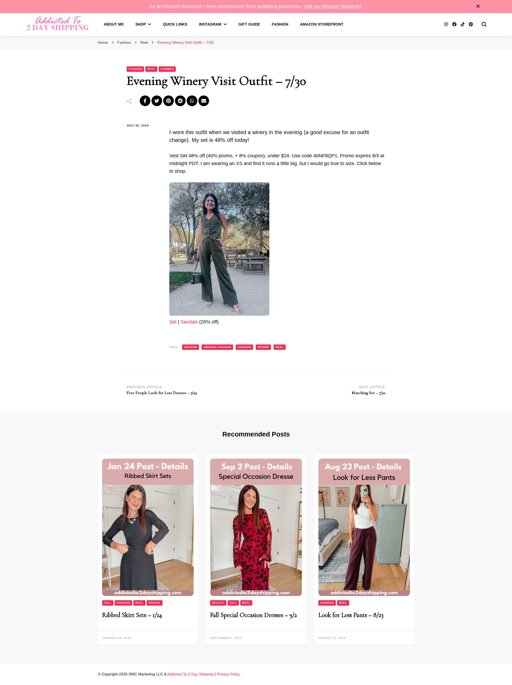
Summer (167, 68)
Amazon (190, 347)
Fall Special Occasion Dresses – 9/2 (253, 615)
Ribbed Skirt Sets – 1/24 (132, 615)
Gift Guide (249, 24)
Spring (155, 602)
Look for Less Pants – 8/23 (350, 615)
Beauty (218, 602)
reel (279, 347)
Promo (263, 347)
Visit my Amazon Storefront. (333, 6)
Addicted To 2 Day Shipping (190, 674)
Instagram (210, 24)
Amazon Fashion (217, 347)
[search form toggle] (484, 24)
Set (173, 322)
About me (114, 24)
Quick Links (175, 24)
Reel (151, 68)
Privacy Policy (228, 674)
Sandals (189, 322)
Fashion (280, 24)
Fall (107, 602)
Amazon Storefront (321, 24)
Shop (140, 24)
